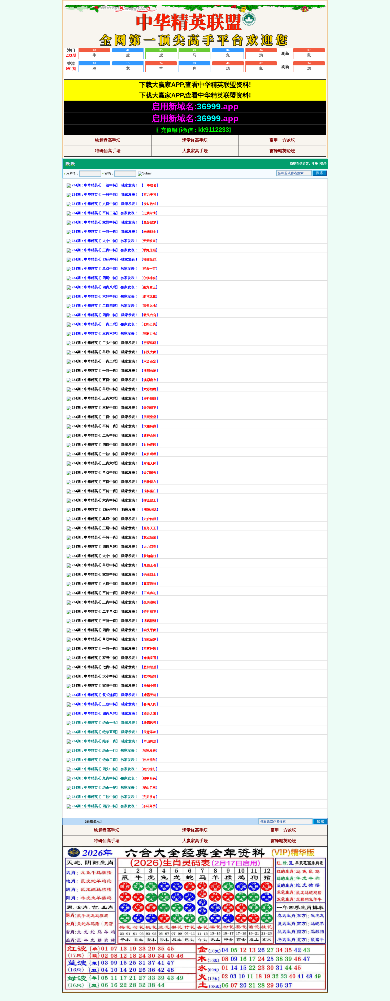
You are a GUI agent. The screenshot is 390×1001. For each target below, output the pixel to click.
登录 (323, 163)
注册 (314, 163)
